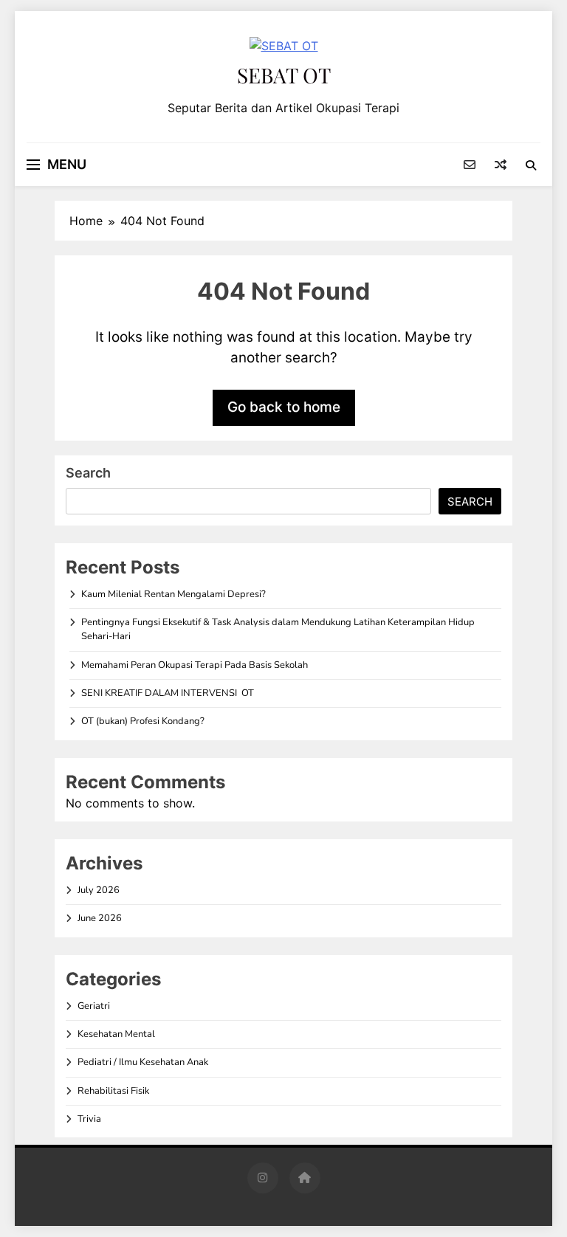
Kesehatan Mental (116, 1034)
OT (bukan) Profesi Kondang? (143, 721)
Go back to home (283, 407)
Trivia (89, 1119)
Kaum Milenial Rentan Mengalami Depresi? (173, 594)
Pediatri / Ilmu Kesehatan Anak (143, 1062)
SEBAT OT (284, 75)
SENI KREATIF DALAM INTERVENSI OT (167, 693)
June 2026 (100, 918)
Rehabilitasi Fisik (113, 1091)
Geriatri (94, 1006)
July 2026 (99, 890)
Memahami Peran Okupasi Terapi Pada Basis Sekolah (194, 665)
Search (88, 472)
